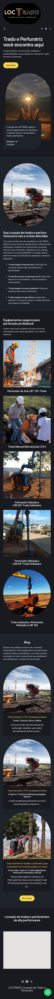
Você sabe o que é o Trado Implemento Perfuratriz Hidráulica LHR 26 (27, 871)
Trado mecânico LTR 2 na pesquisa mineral (27, 717)
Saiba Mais (11, 65)
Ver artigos (27, 898)
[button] (47, 992)
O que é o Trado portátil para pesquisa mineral (27, 795)
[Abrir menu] (4, 28)
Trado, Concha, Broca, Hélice (27, 720)
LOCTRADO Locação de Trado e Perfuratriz (27, 989)
